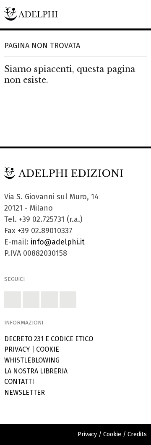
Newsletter (24, 392)
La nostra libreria (36, 371)
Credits (137, 434)
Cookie (47, 349)
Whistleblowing (32, 360)
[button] (12, 299)
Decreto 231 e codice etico (48, 339)
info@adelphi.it (58, 242)
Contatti (19, 382)
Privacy (17, 349)
